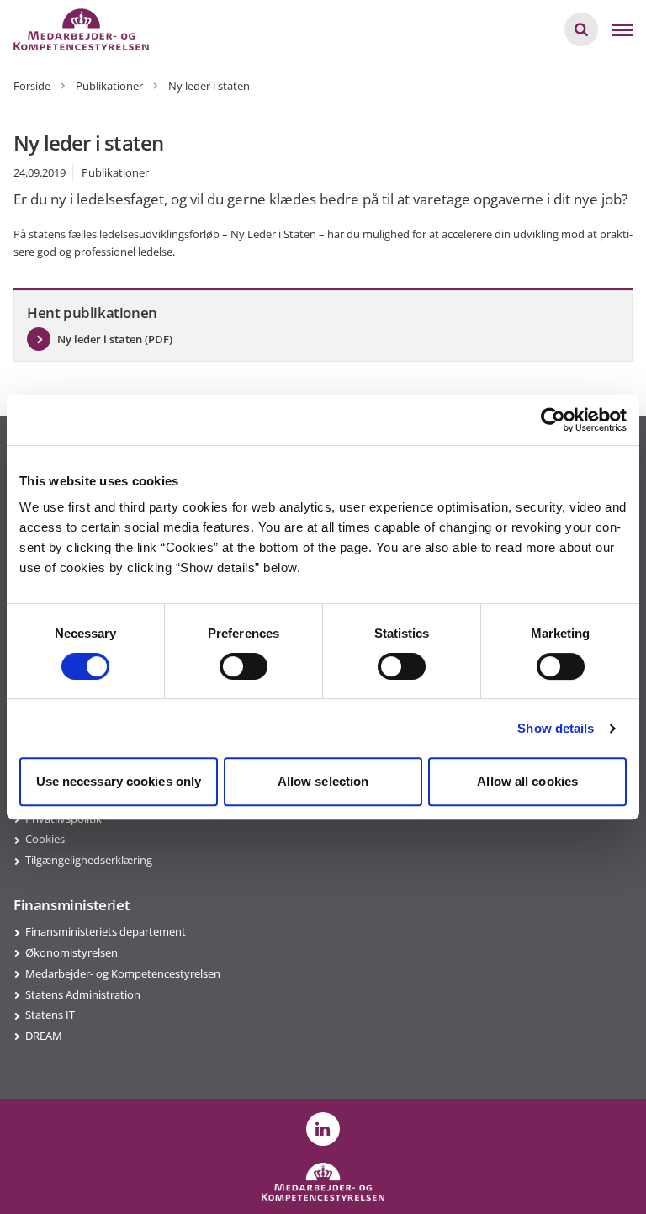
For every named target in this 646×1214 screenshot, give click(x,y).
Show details (555, 728)
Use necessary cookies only (119, 781)
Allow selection (323, 781)
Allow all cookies (527, 781)
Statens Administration (82, 994)
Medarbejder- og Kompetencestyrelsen (122, 973)
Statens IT (50, 1014)
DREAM (43, 1035)
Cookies (45, 838)
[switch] (243, 666)
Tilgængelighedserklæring (88, 859)
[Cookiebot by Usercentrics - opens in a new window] (553, 419)
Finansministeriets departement (105, 931)
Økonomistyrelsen (71, 952)
